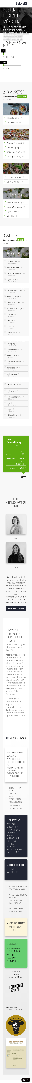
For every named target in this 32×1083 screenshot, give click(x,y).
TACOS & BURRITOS (15, 799)
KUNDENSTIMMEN (13, 948)
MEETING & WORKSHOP (15, 767)
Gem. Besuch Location (13, 267)
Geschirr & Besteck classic (14, 177)
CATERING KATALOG (15, 805)
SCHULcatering (13, 930)
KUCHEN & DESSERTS (15, 802)
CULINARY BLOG (13, 961)
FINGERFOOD (12, 898)
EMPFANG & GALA (13, 830)
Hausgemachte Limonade (14, 361)
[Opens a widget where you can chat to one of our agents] (25, 1080)
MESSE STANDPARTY (14, 849)
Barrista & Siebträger (13, 296)
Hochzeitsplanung (12, 261)
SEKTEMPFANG (12, 871)
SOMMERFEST (12, 835)
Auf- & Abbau (11, 216)
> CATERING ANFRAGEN (16, 609)
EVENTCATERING (14, 820)
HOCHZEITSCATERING (16, 865)
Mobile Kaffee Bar (15, 903)
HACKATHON (11, 846)
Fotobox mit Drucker (13, 415)
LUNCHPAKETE (12, 770)
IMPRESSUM (9, 1007)
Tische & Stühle (11, 391)
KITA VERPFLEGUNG (14, 927)
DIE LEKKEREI (13, 944)
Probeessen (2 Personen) (14, 143)
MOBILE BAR (11, 841)
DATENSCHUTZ (10, 1010)
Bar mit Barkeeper (12, 367)
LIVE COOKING (12, 832)
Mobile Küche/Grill (12, 384)
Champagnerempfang (13, 349)
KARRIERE (10, 955)
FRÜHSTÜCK (11, 756)
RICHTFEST (11, 844)
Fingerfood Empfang (13, 147)
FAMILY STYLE (13, 895)
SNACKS (11, 791)
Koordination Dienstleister (14, 273)
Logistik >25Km (11, 279)
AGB (15, 1007)
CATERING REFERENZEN (16, 808)
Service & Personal (15, 911)
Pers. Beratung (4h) (12, 122)
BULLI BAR (10, 869)
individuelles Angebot (13, 118)
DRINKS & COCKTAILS (15, 900)
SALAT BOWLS (13, 793)
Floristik (9, 409)
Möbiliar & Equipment (16, 908)
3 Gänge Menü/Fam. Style (14, 152)
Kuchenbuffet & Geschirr (14, 302)
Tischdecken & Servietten (14, 397)
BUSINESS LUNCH (13, 759)
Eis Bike (9, 326)
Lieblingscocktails (12, 374)
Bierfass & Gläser (12, 355)
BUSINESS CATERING (15, 752)
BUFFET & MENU (22, 895)
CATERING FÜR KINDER (17, 923)
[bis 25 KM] (3, 65)
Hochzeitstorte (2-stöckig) (14, 308)
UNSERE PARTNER (13, 951)
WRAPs (11, 796)
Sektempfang (11, 343)
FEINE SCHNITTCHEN (15, 788)
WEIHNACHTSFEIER (14, 838)
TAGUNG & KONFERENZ (15, 773)
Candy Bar (10, 320)
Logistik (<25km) (12, 211)
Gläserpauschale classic (13, 181)
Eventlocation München (17, 889)
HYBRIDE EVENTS (13, 852)
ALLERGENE (19, 1010)
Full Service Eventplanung (18, 886)
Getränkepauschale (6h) (14, 156)
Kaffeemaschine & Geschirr (14, 290)
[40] (3, 54)
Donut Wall (10, 314)
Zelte (8, 403)
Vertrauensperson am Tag (14, 202)
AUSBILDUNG (11, 957)
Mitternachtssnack (12, 332)
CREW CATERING (13, 776)
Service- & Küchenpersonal (15, 207)
